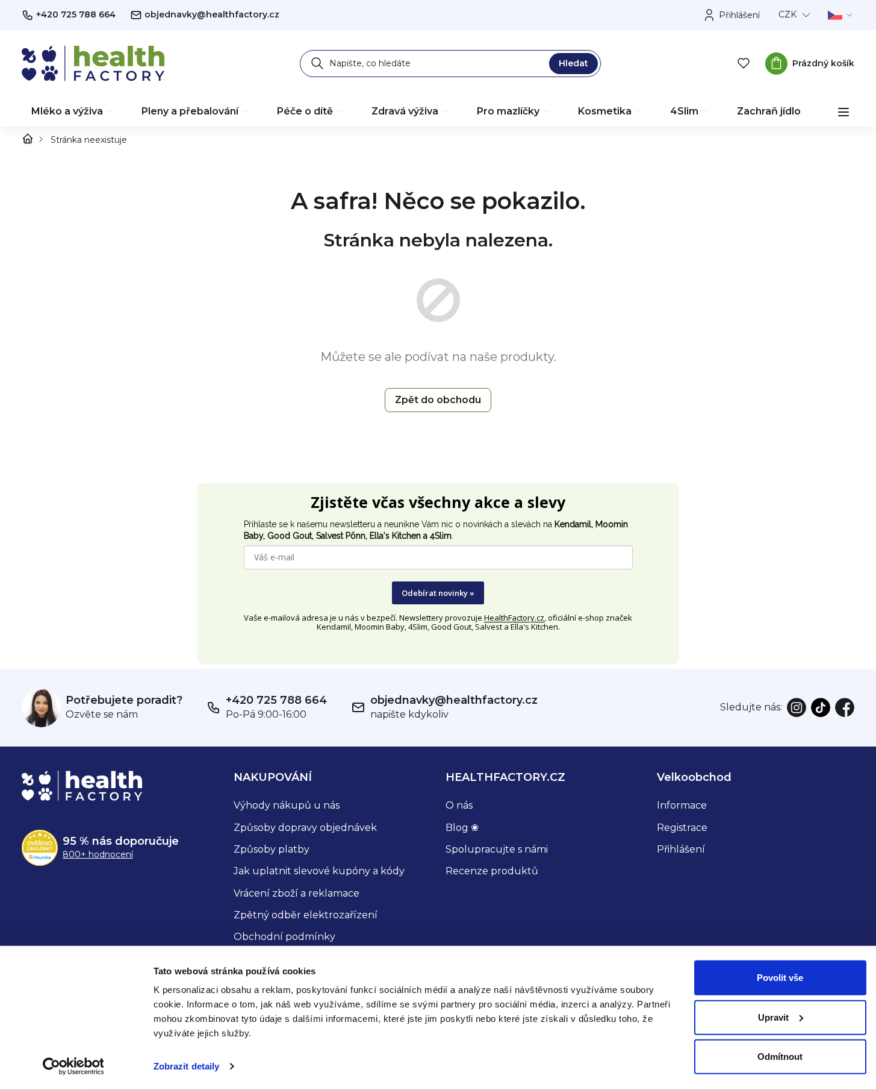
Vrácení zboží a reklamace (296, 893)
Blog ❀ (462, 827)
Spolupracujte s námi (497, 849)
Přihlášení (681, 849)
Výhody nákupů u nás (287, 805)
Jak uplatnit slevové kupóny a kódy (319, 871)
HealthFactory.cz (514, 617)
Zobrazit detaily (187, 1066)
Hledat (573, 63)
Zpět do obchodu (438, 400)
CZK (787, 14)
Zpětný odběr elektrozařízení (305, 915)
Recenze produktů (492, 871)
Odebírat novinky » (438, 592)
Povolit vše (780, 978)
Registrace (682, 827)
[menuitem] (73, 111)
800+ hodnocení (98, 854)
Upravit (773, 1017)
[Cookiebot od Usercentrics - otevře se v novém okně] (73, 1066)
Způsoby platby (271, 849)
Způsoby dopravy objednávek (305, 827)
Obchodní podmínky (284, 936)
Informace (682, 805)
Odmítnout (780, 1056)
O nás (459, 805)
